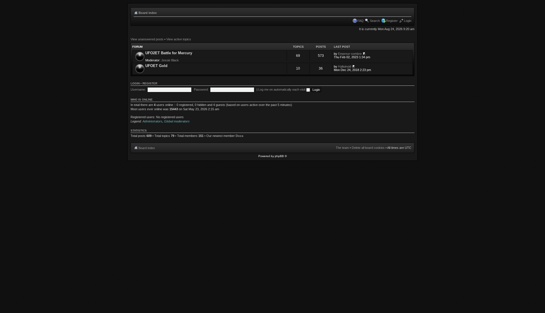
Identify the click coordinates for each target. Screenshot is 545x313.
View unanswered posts (147, 39)
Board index (148, 12)
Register (392, 20)
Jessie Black (170, 60)
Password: (201, 89)
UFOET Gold (156, 66)
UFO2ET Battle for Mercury (168, 53)
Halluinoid (344, 66)
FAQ (360, 20)
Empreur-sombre (350, 53)
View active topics (178, 39)
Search (375, 20)
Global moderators (177, 121)
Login (407, 20)
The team (342, 147)
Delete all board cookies (368, 147)
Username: (138, 89)
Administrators (152, 121)
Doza (239, 135)
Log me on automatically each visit (282, 89)
